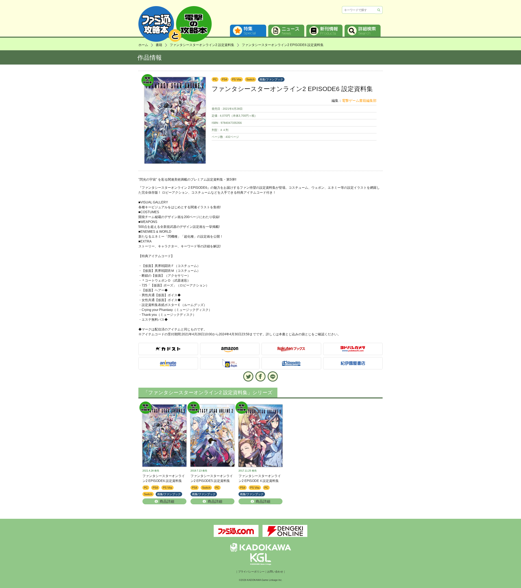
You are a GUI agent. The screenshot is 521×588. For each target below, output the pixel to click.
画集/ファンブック (271, 79)
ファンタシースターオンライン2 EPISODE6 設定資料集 (283, 45)
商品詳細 (167, 501)
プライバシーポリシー (251, 571)
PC (215, 79)
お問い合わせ (275, 571)
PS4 (224, 79)
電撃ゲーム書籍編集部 (359, 101)
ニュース (286, 31)
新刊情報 (324, 31)
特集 (248, 31)
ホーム (143, 45)
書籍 (159, 45)
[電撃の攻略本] (164, 436)
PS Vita (236, 79)
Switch (250, 79)
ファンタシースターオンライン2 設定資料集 (202, 45)
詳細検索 (363, 31)
